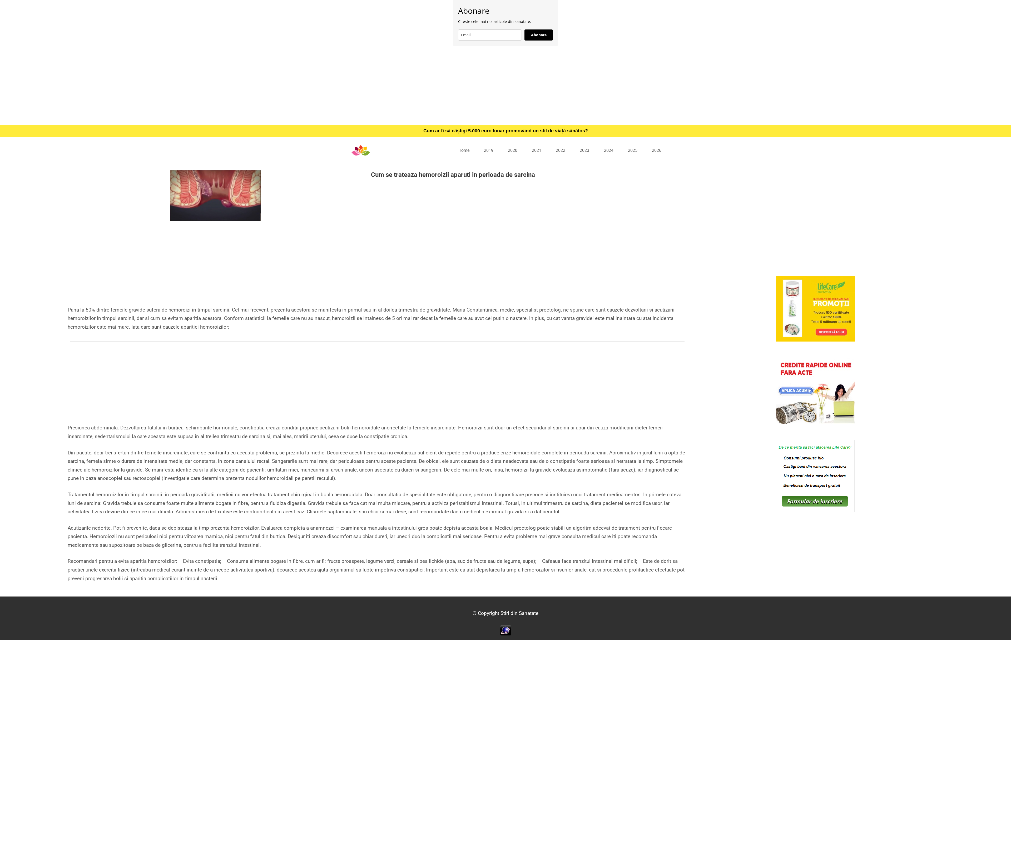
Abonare (539, 34)
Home (463, 150)
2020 (512, 150)
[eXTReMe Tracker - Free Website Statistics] (505, 630)
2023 (584, 150)
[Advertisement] (505, 85)
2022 (560, 150)
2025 (632, 150)
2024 (608, 150)
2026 (656, 150)
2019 (488, 150)
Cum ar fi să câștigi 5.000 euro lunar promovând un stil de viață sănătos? (505, 130)
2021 (536, 150)
